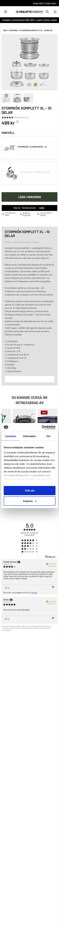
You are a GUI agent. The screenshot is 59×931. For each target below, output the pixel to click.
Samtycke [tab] (10, 436)
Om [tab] (48, 436)
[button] (5, 12)
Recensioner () (21, 117)
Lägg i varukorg (29, 197)
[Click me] (17, 121)
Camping (13, 30)
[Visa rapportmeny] (53, 587)
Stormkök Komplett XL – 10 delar (36, 30)
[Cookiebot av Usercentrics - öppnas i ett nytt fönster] (42, 427)
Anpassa (28, 501)
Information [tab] (29, 436)
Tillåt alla (29, 490)
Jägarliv (34, 593)
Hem (5, 30)
